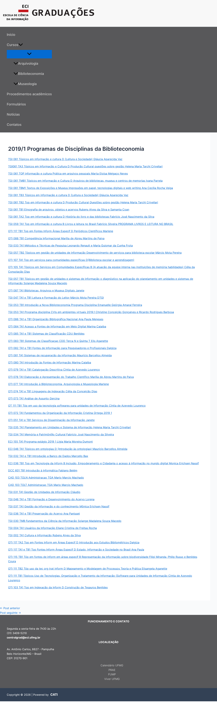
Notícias (13, 114)
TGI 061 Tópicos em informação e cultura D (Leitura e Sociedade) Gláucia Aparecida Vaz (65, 159)
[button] (20, 45)
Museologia (27, 84)
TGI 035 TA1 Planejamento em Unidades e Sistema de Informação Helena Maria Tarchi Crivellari (69, 427)
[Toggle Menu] (29, 54)
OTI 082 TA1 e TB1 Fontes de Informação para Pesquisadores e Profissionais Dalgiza (62, 348)
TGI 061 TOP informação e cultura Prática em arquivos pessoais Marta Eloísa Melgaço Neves (68, 173)
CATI (54, 695)
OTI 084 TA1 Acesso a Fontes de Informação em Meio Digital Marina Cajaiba (57, 326)
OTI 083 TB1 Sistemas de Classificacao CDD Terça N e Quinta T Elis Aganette (58, 341)
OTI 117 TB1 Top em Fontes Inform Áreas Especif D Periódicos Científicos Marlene (60, 231)
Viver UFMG (112, 679)
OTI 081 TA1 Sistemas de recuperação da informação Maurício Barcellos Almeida (60, 355)
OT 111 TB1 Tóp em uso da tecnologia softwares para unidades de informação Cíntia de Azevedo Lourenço (77, 405)
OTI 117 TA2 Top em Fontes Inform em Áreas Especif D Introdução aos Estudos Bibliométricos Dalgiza (73, 542)
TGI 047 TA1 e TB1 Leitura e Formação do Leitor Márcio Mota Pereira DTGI (56, 297)
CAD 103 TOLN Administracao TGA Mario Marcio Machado (46, 477)
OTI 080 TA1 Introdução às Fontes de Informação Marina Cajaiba (49, 362)
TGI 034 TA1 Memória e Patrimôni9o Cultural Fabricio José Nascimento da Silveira (61, 434)
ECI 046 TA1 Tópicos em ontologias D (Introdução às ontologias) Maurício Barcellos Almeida (67, 449)
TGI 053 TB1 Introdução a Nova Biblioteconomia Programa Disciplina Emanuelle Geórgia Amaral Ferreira (75, 305)
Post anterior (10, 608)
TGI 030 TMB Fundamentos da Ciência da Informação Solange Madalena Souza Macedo (64, 521)
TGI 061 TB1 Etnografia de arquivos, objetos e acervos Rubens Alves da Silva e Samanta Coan (68, 209)
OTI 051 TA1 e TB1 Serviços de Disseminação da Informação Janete (51, 420)
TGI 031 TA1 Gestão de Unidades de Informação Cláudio (44, 492)
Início (11, 35)
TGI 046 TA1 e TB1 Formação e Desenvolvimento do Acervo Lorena (51, 499)
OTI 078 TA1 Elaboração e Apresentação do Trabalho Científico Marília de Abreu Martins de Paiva (71, 377)
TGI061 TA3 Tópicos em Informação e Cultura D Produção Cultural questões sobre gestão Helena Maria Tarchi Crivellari (85, 166)
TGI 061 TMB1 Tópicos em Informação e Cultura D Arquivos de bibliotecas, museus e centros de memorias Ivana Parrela (85, 180)
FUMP (112, 674)
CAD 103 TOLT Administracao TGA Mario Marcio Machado (45, 485)
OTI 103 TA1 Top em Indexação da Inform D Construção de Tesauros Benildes (58, 587)
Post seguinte (10, 612)
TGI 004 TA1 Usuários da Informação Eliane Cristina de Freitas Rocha (52, 528)
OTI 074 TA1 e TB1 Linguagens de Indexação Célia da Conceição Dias (52, 391)
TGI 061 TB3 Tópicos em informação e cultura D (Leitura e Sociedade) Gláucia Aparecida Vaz (68, 195)
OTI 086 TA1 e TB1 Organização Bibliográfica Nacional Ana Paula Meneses (55, 319)
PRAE (111, 670)
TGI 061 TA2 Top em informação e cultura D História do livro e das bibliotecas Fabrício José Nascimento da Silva (81, 216)
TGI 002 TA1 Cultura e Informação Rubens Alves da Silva (44, 535)
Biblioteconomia (31, 74)
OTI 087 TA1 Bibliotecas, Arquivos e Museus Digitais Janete (46, 290)
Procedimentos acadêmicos (29, 94)
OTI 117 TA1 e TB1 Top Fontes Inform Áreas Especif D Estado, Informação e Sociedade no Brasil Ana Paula (76, 549)
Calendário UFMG (112, 665)
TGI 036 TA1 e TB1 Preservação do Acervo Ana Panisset (44, 513)
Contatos (14, 125)
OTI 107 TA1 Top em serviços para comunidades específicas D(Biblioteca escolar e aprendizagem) (71, 260)
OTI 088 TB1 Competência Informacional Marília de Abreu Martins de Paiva (56, 238)
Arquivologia (28, 63)
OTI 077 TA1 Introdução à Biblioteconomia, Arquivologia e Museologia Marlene (58, 384)
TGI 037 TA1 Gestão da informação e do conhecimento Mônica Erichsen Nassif (58, 506)
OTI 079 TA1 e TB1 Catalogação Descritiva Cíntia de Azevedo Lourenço (54, 369)
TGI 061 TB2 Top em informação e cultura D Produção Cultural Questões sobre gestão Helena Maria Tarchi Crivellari (83, 202)
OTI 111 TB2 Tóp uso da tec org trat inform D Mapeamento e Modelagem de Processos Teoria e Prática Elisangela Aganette (87, 568)
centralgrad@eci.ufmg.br (23, 637)
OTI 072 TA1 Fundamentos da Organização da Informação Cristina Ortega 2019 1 (60, 413)
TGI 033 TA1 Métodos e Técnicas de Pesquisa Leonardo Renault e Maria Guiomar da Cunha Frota (70, 245)
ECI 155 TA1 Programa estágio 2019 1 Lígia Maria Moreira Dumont (50, 441)
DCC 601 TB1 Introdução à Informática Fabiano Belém (42, 470)
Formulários (16, 104)
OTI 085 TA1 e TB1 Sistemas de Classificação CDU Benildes (46, 333)
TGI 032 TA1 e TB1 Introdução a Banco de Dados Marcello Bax (48, 456)
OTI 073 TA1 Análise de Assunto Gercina (34, 398)
